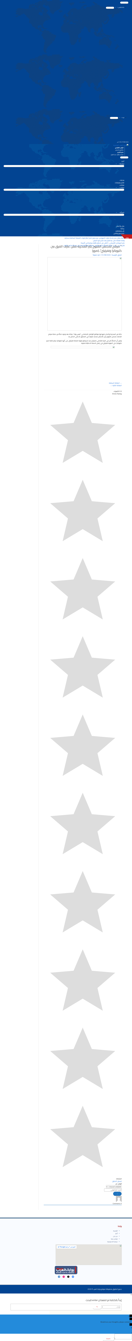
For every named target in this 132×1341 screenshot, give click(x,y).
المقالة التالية (116, 385)
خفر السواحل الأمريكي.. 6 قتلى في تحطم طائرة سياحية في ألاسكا (103, 242)
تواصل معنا (114, 1239)
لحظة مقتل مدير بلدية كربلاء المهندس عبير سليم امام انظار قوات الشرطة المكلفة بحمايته (94, 238)
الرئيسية (115, 1230)
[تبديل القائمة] (110, 8)
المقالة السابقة (115, 382)
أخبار (116, 1233)
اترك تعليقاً (96, 254)
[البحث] (97, 1307)
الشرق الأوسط (117, 254)
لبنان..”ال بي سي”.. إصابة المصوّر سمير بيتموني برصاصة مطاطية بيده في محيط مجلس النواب (94, 245)
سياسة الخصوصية (112, 1241)
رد (130, 1332)
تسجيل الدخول (117, 1181)
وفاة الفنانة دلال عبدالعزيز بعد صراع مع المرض (109, 240)
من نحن (115, 1236)
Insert (108, 1338)
